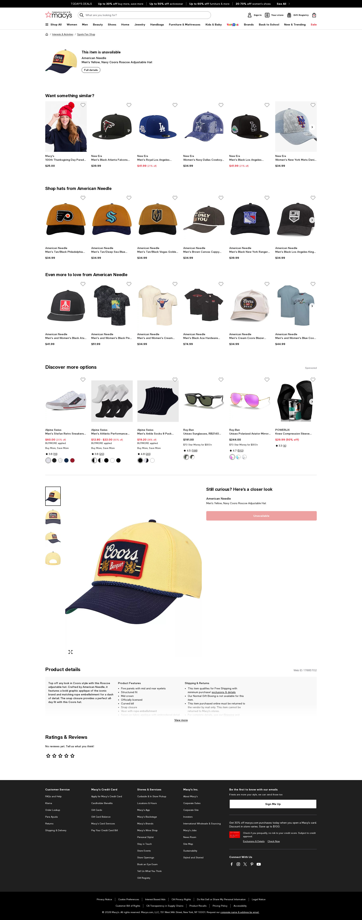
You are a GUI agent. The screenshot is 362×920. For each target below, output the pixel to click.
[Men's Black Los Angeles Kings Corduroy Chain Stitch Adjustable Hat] (296, 219)
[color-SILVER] (244, 457)
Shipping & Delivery (55, 830)
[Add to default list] (83, 105)
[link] (66, 161)
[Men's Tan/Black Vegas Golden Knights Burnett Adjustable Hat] (158, 219)
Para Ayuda (51, 817)
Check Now (274, 841)
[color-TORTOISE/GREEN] (192, 457)
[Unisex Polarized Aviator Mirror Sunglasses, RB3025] (250, 401)
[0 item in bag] (314, 15)
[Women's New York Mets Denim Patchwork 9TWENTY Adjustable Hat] (296, 126)
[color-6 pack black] (118, 460)
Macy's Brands (145, 823)
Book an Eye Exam (147, 864)
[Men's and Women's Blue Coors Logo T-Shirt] (296, 305)
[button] (123, 572)
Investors (188, 817)
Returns (192, 718)
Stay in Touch (144, 844)
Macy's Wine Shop (147, 830)
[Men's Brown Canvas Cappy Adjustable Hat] (204, 219)
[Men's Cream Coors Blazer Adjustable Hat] (250, 305)
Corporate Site (191, 810)
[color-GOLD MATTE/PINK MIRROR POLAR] (232, 457)
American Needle (94, 58)
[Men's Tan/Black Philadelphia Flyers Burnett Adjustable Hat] (66, 219)
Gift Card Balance (100, 817)
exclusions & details (224, 692)
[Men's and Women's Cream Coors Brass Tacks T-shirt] (158, 305)
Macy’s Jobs (189, 830)
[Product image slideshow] (133, 572)
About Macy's (190, 796)
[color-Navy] (66, 460)
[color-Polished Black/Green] (186, 457)
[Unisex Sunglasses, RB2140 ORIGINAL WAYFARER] (204, 401)
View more (181, 720)
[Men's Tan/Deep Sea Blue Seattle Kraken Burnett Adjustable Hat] (112, 219)
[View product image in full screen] (70, 652)
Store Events (144, 850)
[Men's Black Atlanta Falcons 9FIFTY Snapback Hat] (112, 126)
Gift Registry (143, 878)
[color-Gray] (60, 460)
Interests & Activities (62, 34)
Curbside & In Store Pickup (151, 796)
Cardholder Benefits (102, 803)
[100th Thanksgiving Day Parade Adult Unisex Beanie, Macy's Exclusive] (66, 126)
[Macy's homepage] (46, 34)
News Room (189, 837)
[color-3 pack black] (106, 460)
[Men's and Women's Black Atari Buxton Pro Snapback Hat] (66, 305)
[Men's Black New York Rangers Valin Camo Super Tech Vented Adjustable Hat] (250, 219)
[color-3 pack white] (112, 460)
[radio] (48, 460)
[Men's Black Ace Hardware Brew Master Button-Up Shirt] (204, 305)
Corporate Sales (191, 803)
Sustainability (190, 850)
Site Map (188, 844)
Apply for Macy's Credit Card (106, 796)
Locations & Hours (147, 803)
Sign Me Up (273, 804)
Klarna (48, 803)
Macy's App (143, 810)
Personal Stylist (145, 837)
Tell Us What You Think (149, 871)
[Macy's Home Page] (58, 15)
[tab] (53, 496)
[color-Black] (54, 460)
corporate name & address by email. (239, 912)
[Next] (312, 127)
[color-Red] (72, 460)
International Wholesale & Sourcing (202, 823)
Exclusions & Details (254, 841)
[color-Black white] (146, 460)
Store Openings (145, 857)
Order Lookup (52, 810)
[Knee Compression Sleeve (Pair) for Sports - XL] (296, 401)
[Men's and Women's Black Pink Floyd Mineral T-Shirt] (112, 305)
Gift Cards (96, 810)
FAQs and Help (53, 796)
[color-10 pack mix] (100, 460)
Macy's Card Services (103, 823)
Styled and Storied (193, 857)
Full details (91, 69)
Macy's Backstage (147, 817)
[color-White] (48, 460)
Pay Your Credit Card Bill (104, 830)
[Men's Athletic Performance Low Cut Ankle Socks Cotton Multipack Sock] (112, 401)
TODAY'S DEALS (81, 3)
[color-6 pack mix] (94, 460)
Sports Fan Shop (86, 34)
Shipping (229, 714)
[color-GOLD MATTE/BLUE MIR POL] (238, 457)
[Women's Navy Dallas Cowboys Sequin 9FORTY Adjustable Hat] (204, 126)
